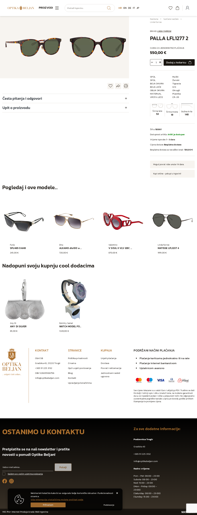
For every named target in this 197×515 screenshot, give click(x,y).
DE (129, 8)
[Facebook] (4, 480)
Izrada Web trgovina (38, 511)
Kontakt (72, 378)
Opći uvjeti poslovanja (79, 368)
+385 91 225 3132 (43, 368)
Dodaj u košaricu (176, 62)
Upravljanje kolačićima (80, 383)
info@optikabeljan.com (47, 378)
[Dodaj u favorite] (110, 86)
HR (120, 8)
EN (125, 8)
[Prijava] (187, 8)
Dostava (105, 363)
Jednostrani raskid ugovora (110, 374)
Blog (70, 373)
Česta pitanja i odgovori (22, 98)
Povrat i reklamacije (111, 368)
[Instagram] (11, 480)
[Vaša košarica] (177, 8)
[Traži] (109, 8)
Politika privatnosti (78, 358)
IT (134, 8)
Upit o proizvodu (16, 107)
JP (138, 8)
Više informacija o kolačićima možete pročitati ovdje (57, 499)
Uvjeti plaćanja (108, 358)
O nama (72, 363)
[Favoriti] (170, 8)
